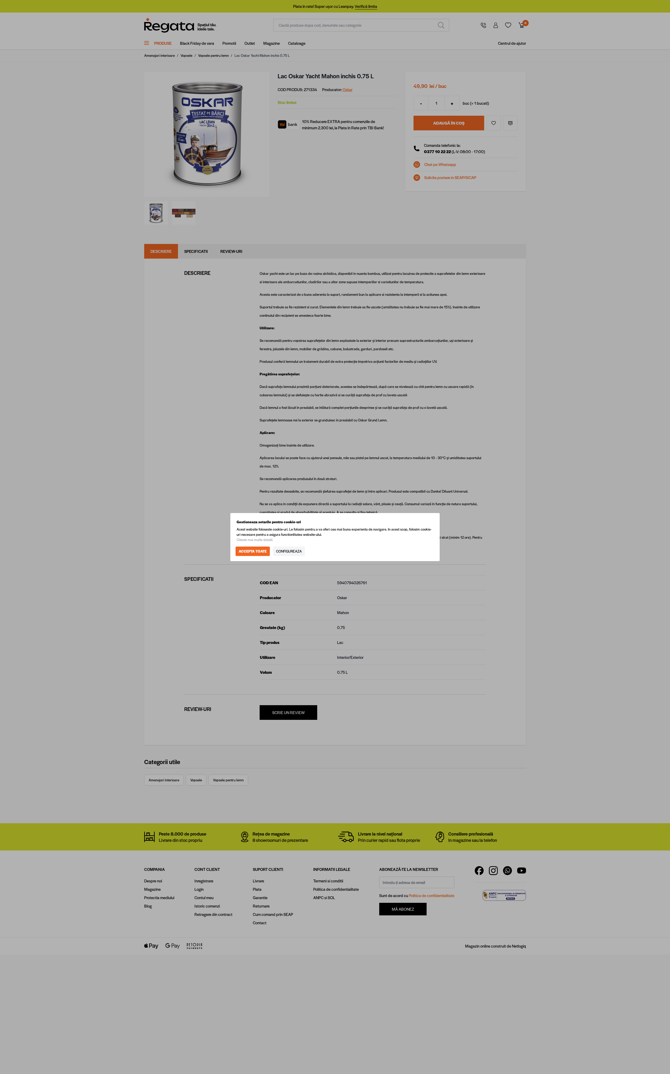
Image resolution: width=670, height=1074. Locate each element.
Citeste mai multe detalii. (255, 539)
